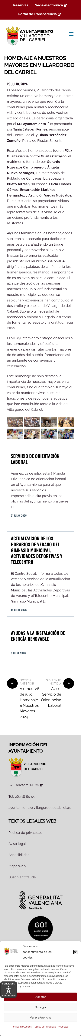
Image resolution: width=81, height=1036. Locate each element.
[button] (75, 952)
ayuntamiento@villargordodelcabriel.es (39, 808)
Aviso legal (63, 1026)
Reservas (20, 5)
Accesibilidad (19, 855)
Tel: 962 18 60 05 (21, 796)
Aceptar (40, 997)
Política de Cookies (22, 1026)
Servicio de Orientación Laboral (35, 458)
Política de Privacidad (45, 1026)
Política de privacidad (25, 833)
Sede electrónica (49, 5)
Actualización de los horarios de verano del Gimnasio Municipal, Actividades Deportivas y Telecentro (36, 550)
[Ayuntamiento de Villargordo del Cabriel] (30, 46)
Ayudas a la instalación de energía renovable (38, 635)
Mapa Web (17, 866)
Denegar (40, 1007)
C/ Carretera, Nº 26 (23, 785)
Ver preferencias (40, 1017)
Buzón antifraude (22, 877)
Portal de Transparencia (37, 14)
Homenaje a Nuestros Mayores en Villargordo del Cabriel (39, 65)
